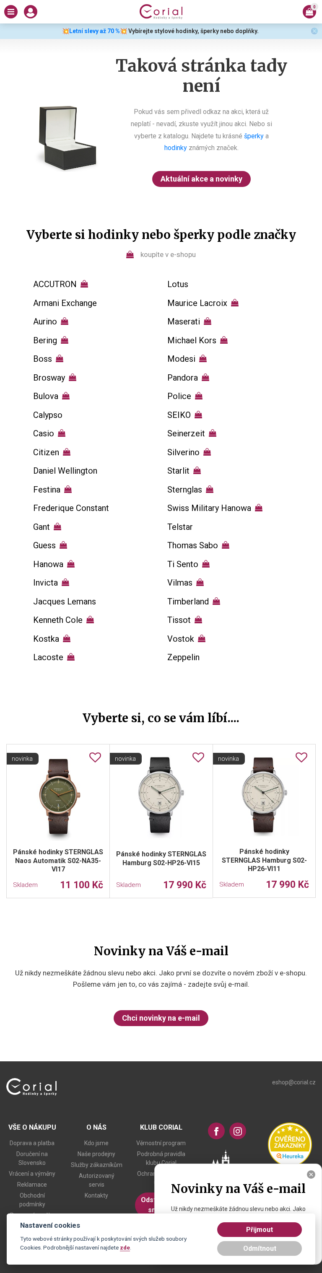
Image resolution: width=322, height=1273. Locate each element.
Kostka (46, 639)
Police (179, 396)
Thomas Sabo (192, 545)
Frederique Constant (71, 508)
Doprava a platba (32, 1143)
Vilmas (179, 583)
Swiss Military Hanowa (209, 508)
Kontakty (96, 1195)
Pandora (182, 378)
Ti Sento (182, 564)
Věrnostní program (161, 1143)
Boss (42, 359)
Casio (43, 433)
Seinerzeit (186, 433)
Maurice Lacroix (197, 303)
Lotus (177, 284)
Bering (45, 340)
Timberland (188, 601)
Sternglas (184, 490)
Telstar (180, 527)
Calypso (47, 415)
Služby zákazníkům (96, 1165)
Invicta (45, 583)
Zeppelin (183, 657)
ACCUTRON (55, 284)
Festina (46, 490)
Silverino (183, 452)
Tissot (179, 620)
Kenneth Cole (58, 620)
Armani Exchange (65, 303)
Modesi (181, 359)
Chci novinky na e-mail (161, 1018)
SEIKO (179, 415)
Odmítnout (259, 1248)
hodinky (175, 148)
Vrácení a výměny (32, 1173)
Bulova (45, 396)
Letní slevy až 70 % (94, 31)
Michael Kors (191, 340)
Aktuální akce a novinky (201, 178)
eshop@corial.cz (294, 1082)
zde (125, 1247)
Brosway (49, 378)
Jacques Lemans (64, 601)
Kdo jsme (96, 1143)
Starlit (178, 471)
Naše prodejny (96, 1154)
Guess (44, 545)
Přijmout (259, 1230)
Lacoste (48, 657)
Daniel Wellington (65, 471)
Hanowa (48, 564)
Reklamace (32, 1184)
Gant (41, 527)
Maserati (183, 321)
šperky (254, 136)
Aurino (45, 321)
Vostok (180, 639)
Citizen (46, 452)
